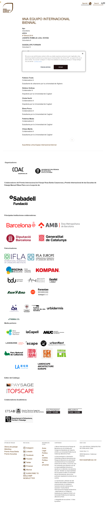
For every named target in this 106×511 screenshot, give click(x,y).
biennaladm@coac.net (88, 460)
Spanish (85, 3)
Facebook (29, 455)
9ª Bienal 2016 (27, 35)
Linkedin (29, 451)
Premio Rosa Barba (11, 451)
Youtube (29, 459)
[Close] (82, 53)
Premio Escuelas (10, 454)
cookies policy (38, 61)
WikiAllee (7, 449)
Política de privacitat (45, 462)
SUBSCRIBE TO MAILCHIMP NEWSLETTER (31, 475)
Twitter (28, 462)
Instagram (29, 448)
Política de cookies (45, 455)
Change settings (46, 67)
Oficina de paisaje (11, 446)
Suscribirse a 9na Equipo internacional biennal (39, 145)
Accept (61, 67)
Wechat (29, 469)
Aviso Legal (44, 449)
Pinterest (29, 466)
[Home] (4, 8)
